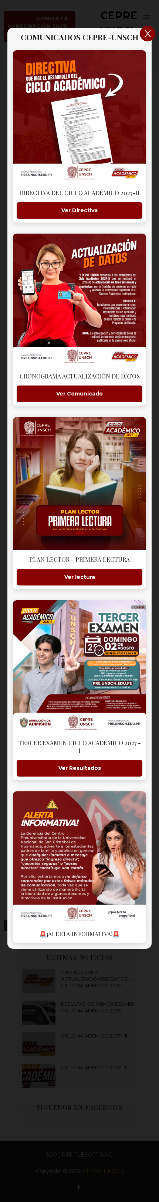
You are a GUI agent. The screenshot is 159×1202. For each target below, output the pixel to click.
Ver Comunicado (79, 393)
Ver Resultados (79, 768)
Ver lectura (79, 577)
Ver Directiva (79, 210)
